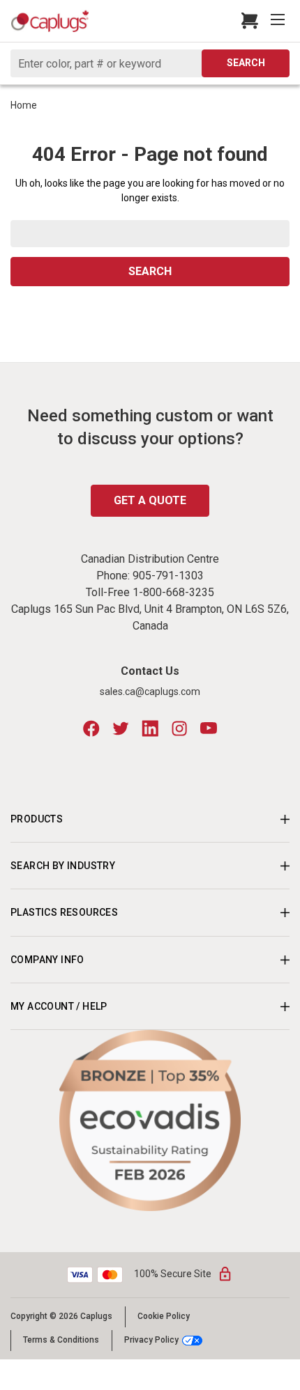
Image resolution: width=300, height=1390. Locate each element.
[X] (120, 728)
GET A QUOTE (150, 500)
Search (246, 62)
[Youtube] (208, 728)
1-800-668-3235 (173, 592)
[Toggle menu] (279, 21)
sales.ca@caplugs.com (150, 691)
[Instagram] (179, 728)
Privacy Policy (151, 1340)
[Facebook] (91, 728)
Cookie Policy (163, 1316)
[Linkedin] (150, 728)
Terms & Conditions (61, 1340)
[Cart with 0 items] (246, 21)
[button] (150, 1120)
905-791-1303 (168, 575)
